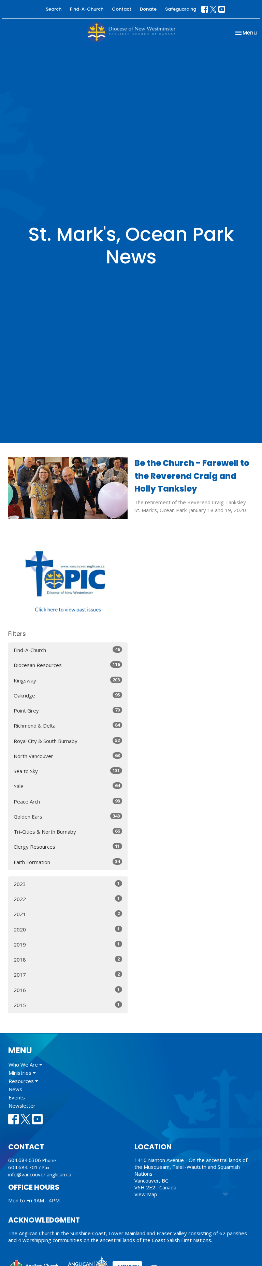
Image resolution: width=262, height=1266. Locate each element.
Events (17, 1097)
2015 (67, 1004)
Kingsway (67, 680)
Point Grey (67, 710)
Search (53, 9)
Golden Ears (67, 816)
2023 (67, 883)
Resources (22, 1081)
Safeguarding (180, 9)
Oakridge (67, 695)
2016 (67, 989)
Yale (67, 785)
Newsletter (22, 1105)
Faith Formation (67, 861)
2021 (67, 913)
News (15, 1089)
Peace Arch (67, 801)
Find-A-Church (86, 9)
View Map (145, 1194)
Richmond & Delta (67, 725)
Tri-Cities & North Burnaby (67, 831)
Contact (121, 9)
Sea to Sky (67, 770)
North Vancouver (67, 755)
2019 (67, 944)
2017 (67, 974)
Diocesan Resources (67, 664)
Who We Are (24, 1064)
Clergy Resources (67, 846)
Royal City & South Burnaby (67, 740)
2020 (67, 929)
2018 (67, 959)
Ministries (21, 1072)
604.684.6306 (24, 1160)
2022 (67, 898)
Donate (148, 9)
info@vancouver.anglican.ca (39, 1174)
